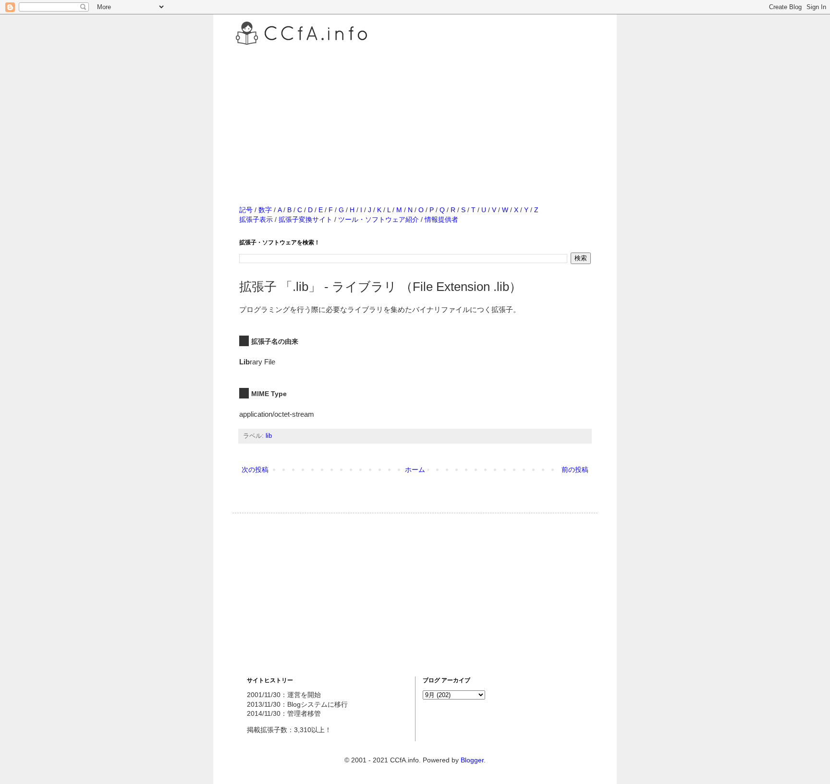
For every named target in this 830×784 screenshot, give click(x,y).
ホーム (415, 469)
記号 (246, 210)
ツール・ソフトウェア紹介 (378, 219)
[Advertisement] (415, 115)
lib (269, 436)
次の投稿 (255, 469)
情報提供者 (441, 219)
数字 (265, 210)
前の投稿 (574, 469)
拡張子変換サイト (305, 219)
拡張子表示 (256, 219)
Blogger (472, 760)
